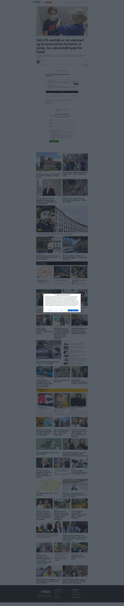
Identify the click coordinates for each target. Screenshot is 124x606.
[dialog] (62, 303)
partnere (62, 299)
